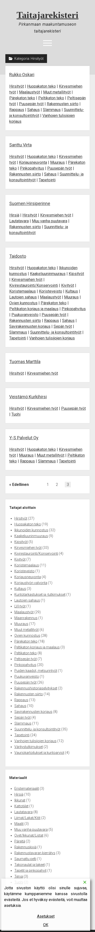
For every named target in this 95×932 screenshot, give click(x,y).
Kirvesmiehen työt (55, 215)
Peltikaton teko (51, 98)
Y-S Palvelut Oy (23, 437)
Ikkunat (19, 800)
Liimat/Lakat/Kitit (27, 818)
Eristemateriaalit (26, 788)
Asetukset (46, 916)
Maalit (19, 824)
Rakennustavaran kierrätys (34, 853)
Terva (18, 876)
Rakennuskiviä (25, 847)
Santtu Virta (20, 144)
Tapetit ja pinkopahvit (30, 870)
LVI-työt (20, 606)
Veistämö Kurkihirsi (28, 396)
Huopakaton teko (41, 86)
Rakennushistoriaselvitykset (35, 688)
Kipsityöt (76, 273)
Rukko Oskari (21, 74)
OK (45, 924)
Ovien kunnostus (23, 303)
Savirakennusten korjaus (29, 326)
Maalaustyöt (29, 92)
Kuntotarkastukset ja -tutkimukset (40, 594)
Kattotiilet (21, 806)
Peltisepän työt (25, 659)
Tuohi (15, 414)
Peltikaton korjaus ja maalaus (33, 309)
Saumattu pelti (25, 859)
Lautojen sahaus (23, 297)
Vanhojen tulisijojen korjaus (52, 338)
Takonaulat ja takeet (29, 865)
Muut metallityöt (57, 92)
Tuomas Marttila (24, 361)
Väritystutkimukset (28, 747)
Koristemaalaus (22, 291)
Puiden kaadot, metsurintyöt (35, 671)
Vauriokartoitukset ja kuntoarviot (39, 753)
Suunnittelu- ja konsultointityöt (55, 332)
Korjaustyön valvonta (30, 583)
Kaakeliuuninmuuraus (48, 273)
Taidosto (17, 256)
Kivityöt (67, 285)
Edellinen (20, 484)
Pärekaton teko (22, 98)
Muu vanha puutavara (49, 221)
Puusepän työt (31, 104)
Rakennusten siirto (62, 104)
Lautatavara (19, 221)
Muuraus (57, 162)
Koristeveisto (50, 291)
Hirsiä (14, 215)
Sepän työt (63, 326)
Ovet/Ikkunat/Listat (28, 835)
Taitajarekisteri (47, 15)
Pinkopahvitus (32, 168)
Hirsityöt (16, 86)
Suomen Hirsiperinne (29, 203)
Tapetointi (47, 180)
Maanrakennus (26, 618)
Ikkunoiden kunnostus (31, 530)
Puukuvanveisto (24, 314)
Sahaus (33, 109)
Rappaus (16, 109)
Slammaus (52, 109)
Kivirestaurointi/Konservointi (33, 285)
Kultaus (71, 291)
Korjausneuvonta (33, 162)
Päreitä (19, 841)
